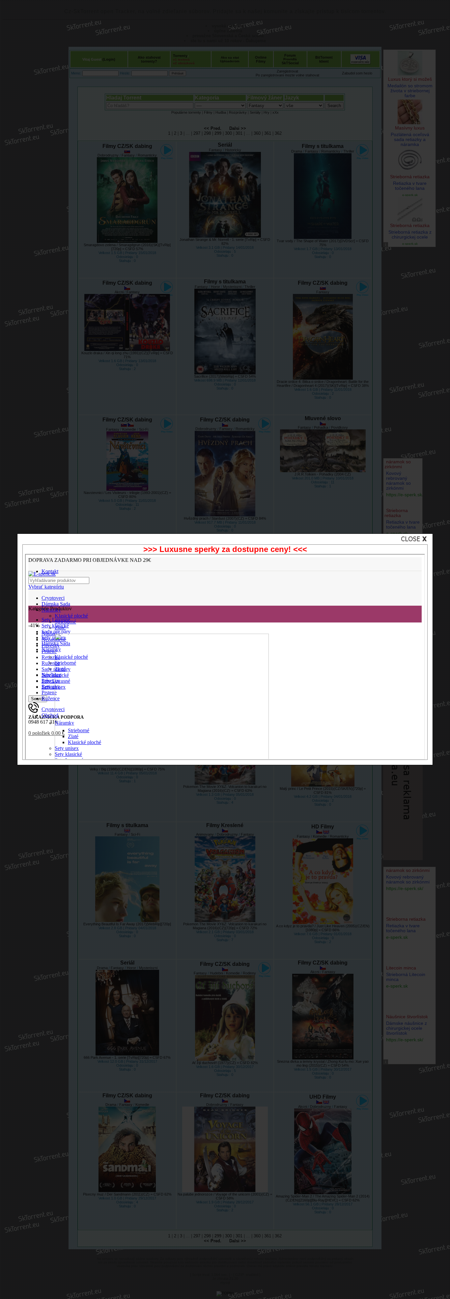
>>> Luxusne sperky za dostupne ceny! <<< (225, 549)
